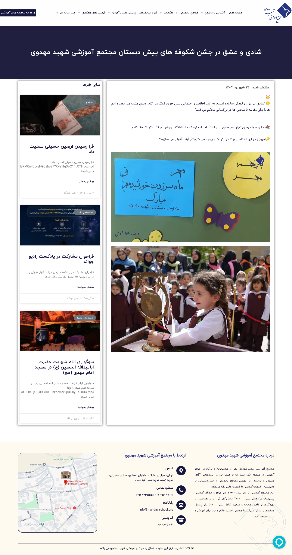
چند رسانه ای (67, 13)
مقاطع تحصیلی (189, 13)
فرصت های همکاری (93, 13)
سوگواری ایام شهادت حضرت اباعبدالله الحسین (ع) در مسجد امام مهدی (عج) (64, 367)
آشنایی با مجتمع (215, 13)
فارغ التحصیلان (148, 13)
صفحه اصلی (235, 13)
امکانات (168, 13)
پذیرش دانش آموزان (124, 13)
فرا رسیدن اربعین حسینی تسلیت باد (61, 149)
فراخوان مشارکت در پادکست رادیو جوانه (61, 259)
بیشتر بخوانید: (85, 181)
